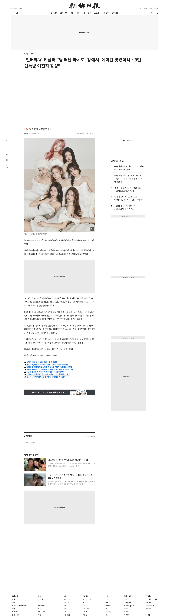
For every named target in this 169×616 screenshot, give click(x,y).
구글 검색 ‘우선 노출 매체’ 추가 (39, 129)
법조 (65, 605)
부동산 (85, 615)
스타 (125, 602)
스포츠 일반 (109, 599)
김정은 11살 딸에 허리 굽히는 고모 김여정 (41, 362)
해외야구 (108, 605)
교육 (65, 609)
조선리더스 (149, 596)
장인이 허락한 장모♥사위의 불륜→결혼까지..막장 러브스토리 (49, 367)
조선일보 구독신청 (151, 599)
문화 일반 (127, 612)
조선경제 (85, 596)
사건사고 (66, 602)
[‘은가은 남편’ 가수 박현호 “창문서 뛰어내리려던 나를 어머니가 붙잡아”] (35, 480)
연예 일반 (127, 599)
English (145, 8)
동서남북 (15, 612)
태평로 (14, 609)
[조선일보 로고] (84, 5)
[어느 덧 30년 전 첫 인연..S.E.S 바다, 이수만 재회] (35, 464)
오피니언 (15, 596)
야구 (106, 602)
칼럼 (13, 602)
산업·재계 (86, 609)
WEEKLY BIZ (87, 599)
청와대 (40, 602)
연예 (26, 54)
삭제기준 (92, 436)
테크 (84, 602)
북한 (39, 609)
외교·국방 (41, 612)
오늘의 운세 (149, 609)
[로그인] (156, 13)
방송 (129, 602)
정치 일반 (41, 599)
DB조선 (147, 615)
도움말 (85, 436)
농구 (106, 615)
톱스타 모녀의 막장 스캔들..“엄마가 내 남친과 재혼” (45, 377)
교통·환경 (67, 615)
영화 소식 (127, 605)
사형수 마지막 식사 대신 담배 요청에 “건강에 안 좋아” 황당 (48, 374)
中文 (156, 8)
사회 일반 (67, 599)
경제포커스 (15, 615)
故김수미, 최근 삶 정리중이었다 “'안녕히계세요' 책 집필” (47, 364)
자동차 (85, 612)
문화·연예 (127, 596)
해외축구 (108, 612)
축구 (106, 609)
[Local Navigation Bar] (12, 13)
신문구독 (138, 8)
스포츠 (107, 596)
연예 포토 (127, 609)
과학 (84, 605)
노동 (65, 612)
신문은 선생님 (149, 605)
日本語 (151, 8)
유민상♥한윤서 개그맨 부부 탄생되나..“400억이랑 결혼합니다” (50, 369)
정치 (39, 596)
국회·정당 (41, 605)
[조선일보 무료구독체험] (59, 392)
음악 (32, 54)
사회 (65, 596)
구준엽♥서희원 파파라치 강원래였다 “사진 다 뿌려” (45, 372)
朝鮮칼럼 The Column (19, 605)
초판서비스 (149, 602)
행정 (39, 615)
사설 (13, 599)
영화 (127, 615)
